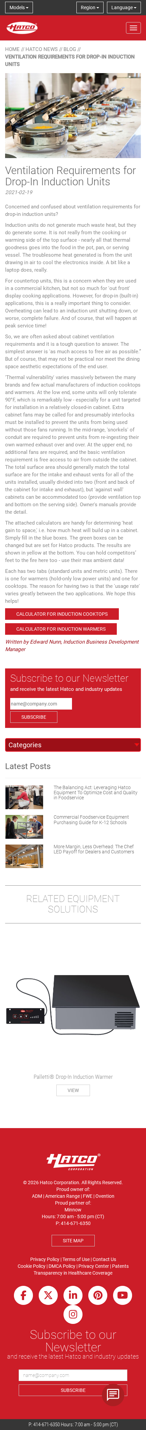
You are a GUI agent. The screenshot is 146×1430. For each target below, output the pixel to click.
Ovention (104, 1196)
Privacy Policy (44, 1259)
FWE (87, 1196)
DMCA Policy (62, 1266)
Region (88, 7)
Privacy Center (93, 1266)
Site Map (73, 1240)
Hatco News (41, 49)
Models (18, 7)
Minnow (73, 1209)
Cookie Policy (31, 1266)
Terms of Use (76, 1259)
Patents (120, 1266)
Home (12, 49)
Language (122, 7)
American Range (62, 1196)
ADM (37, 1196)
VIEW (73, 1090)
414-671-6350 (46, 1425)
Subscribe (33, 717)
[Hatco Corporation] (22, 27)
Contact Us (104, 1259)
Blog (69, 49)
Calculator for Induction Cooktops (62, 614)
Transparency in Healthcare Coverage (73, 1273)
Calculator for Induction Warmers (61, 629)
